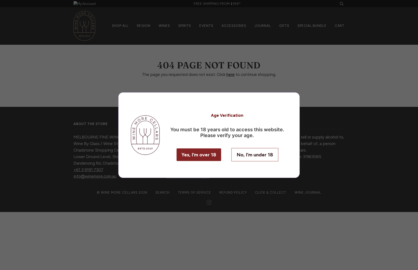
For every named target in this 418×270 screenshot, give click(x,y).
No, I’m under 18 (255, 155)
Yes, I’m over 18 (198, 155)
